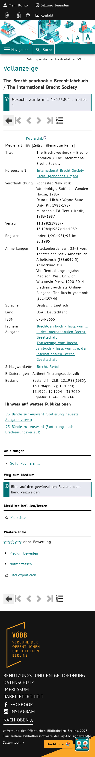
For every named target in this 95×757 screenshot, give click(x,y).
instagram (22, 712)
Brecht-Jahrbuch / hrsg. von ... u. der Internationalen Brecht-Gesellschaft (62, 331)
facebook (21, 705)
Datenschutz (18, 682)
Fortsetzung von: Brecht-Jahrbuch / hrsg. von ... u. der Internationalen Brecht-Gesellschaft (61, 351)
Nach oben (16, 720)
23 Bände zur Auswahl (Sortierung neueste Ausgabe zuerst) (42, 417)
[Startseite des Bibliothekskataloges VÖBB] (47, 645)
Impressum (16, 689)
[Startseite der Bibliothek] (10, 32)
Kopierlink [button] (34, 138)
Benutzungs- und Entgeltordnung (44, 676)
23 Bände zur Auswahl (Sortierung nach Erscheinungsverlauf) (39, 429)
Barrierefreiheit (23, 696)
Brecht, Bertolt (49, 366)
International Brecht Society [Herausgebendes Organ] (60, 173)
